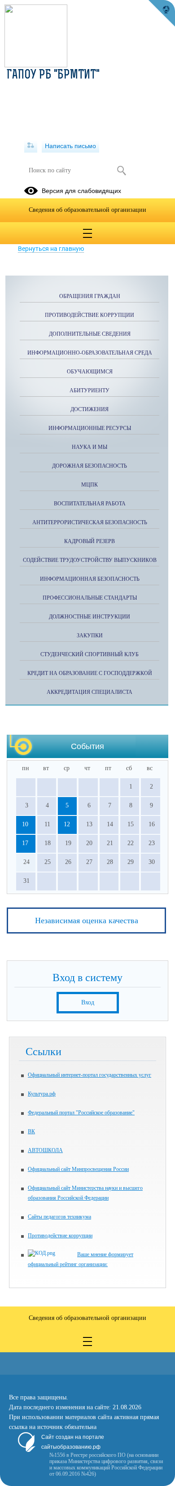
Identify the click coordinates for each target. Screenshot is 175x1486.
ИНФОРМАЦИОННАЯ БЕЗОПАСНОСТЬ (90, 579)
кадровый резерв (89, 541)
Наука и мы (89, 447)
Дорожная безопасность (89, 466)
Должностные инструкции (89, 617)
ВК (31, 1131)
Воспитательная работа (90, 503)
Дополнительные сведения (90, 334)
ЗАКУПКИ (90, 635)
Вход (87, 1002)
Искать (121, 170)
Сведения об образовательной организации (87, 209)
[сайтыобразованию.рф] (161, 13)
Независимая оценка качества (86, 920)
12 (67, 824)
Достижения (89, 409)
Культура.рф (42, 1094)
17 (25, 843)
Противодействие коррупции (89, 315)
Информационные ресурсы (89, 428)
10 (25, 824)
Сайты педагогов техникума (59, 1217)
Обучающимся (90, 371)
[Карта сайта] (30, 146)
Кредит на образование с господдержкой (89, 673)
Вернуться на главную (51, 248)
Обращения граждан (89, 296)
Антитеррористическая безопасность (89, 522)
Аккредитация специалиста (89, 692)
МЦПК (89, 485)
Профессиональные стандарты (90, 598)
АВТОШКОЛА (45, 1150)
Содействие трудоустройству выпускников (90, 560)
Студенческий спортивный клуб (89, 654)
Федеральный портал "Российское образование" (81, 1112)
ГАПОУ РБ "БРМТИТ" (53, 75)
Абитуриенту (89, 390)
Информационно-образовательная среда (89, 353)
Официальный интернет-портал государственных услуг (89, 1075)
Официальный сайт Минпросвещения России (78, 1169)
